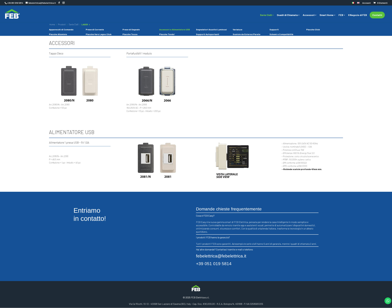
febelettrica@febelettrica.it (221, 256)
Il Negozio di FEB (357, 15)
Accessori (309, 15)
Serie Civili (266, 15)
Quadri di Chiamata (287, 15)
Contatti (377, 14)
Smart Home (327, 15)
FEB (341, 15)
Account (366, 3)
